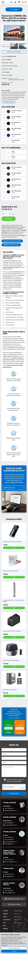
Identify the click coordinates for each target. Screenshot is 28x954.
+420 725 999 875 (9, 890)
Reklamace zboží (17, 916)
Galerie (5, 916)
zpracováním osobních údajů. (14, 781)
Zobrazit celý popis (8, 102)
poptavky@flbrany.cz (10, 892)
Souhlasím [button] (14, 951)
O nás (4, 922)
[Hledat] (11, 2)
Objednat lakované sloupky (11, 245)
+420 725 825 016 (9, 808)
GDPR (15, 919)
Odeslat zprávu (14, 793)
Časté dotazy (6, 919)
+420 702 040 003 (9, 823)
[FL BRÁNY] (3, 2)
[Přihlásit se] (15, 2)
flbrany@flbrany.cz (9, 843)
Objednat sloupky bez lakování (12, 241)
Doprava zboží (17, 913)
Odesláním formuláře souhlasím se (15, 780)
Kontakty (5, 928)
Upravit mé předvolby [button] (14, 948)
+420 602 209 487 (9, 874)
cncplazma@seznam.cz (11, 810)
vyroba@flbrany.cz (9, 876)
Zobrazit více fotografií (14, 52)
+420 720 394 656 (9, 859)
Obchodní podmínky (18, 910)
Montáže (5, 913)
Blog (4, 925)
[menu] (25, 2)
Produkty (5, 910)
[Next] (25, 46)
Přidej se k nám (17, 922)
